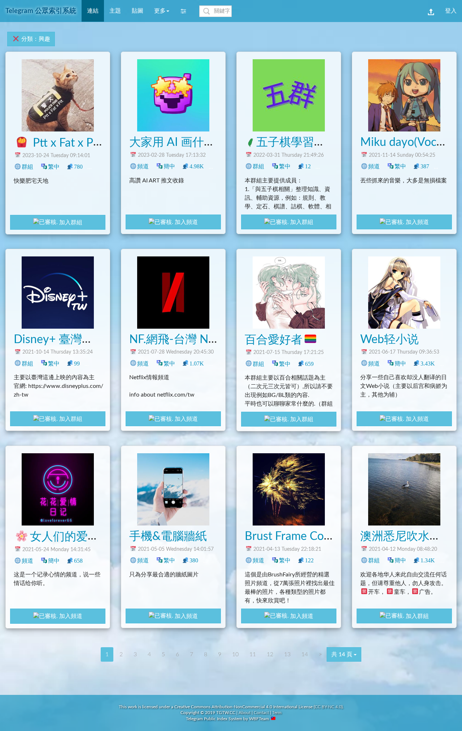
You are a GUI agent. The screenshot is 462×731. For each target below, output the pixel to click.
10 (235, 654)
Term (277, 712)
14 (304, 654)
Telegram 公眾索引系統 (40, 11)
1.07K (196, 363)
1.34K (427, 560)
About (244, 712)
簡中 (169, 166)
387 (424, 166)
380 (193, 560)
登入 (451, 11)
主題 (115, 11)
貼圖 (137, 11)
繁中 (54, 167)
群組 (27, 167)
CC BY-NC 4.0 (328, 707)
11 (252, 654)
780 (78, 167)
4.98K (196, 166)
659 (309, 364)
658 (78, 561)
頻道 (143, 166)
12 (308, 166)
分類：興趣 (35, 39)
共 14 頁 (342, 654)
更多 (160, 11)
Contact (261, 712)
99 (77, 363)
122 (309, 560)
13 (331, 364)
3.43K (427, 363)
